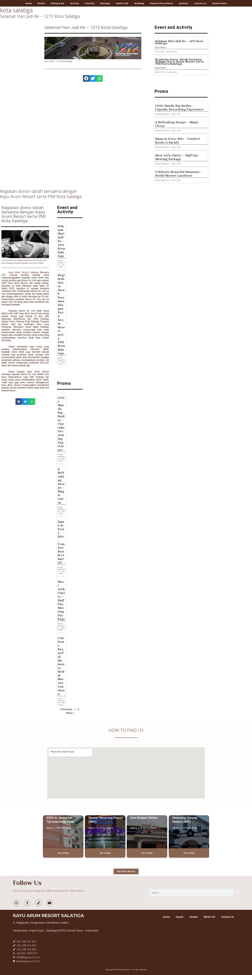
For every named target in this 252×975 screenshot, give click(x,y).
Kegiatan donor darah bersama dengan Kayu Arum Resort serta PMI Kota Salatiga (179, 61)
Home (28, 3)
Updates (183, 3)
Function (89, 3)
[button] (86, 78)
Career (180, 916)
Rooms (41, 3)
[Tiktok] (38, 903)
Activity (74, 3)
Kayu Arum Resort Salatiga (23, 272)
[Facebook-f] (27, 903)
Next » (70, 713)
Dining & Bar (57, 3)
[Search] (237, 892)
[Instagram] (16, 903)
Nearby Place (219, 3)
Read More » (161, 47)
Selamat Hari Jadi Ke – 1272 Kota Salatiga (40, 16)
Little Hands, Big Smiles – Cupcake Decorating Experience (179, 107)
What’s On (209, 916)
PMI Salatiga (9, 275)
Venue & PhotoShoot (161, 3)
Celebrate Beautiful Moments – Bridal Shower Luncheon (178, 173)
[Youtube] (49, 903)
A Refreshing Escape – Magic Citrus (61, 485)
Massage (105, 3)
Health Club (122, 3)
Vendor (193, 916)
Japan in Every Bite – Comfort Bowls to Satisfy (177, 140)
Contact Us (200, 3)
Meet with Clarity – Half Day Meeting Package (176, 157)
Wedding (139, 3)
